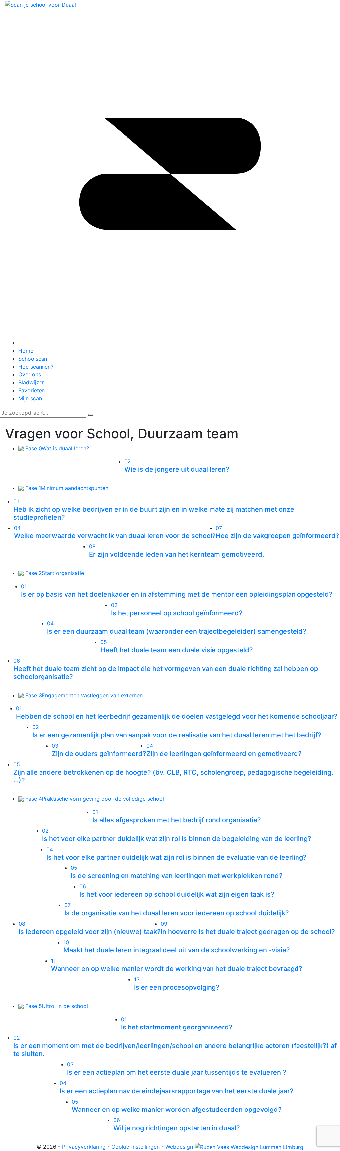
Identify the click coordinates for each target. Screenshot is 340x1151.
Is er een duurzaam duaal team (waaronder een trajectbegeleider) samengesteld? (176, 631)
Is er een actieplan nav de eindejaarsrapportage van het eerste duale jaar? (177, 1091)
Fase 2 (54, 573)
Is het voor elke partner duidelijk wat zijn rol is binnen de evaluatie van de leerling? (176, 857)
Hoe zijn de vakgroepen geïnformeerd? (277, 536)
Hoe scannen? (35, 366)
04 (17, 528)
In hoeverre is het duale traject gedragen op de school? (248, 932)
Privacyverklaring (84, 1146)
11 (53, 960)
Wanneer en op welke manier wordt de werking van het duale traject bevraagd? (176, 969)
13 (137, 979)
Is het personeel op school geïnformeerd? (177, 613)
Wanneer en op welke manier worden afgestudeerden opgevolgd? (177, 1109)
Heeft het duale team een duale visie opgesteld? (176, 650)
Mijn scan (30, 398)
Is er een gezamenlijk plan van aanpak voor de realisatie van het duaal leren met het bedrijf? (176, 735)
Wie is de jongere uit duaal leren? (176, 469)
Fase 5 (56, 1006)
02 (127, 461)
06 (16, 660)
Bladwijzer (31, 382)
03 (55, 745)
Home (25, 350)
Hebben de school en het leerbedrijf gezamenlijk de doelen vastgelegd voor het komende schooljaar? (177, 716)
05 (103, 642)
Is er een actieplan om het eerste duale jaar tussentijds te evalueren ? (176, 1072)
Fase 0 (56, 448)
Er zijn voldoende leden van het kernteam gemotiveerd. (176, 554)
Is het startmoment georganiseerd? (177, 1027)
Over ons (29, 374)
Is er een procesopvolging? (176, 987)
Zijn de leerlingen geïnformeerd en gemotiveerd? (224, 754)
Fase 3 (83, 695)
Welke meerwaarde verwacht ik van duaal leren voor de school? (115, 536)
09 (164, 923)
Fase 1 (66, 488)
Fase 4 (94, 798)
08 (92, 546)
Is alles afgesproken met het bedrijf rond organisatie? (176, 820)
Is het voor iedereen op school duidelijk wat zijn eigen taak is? (176, 894)
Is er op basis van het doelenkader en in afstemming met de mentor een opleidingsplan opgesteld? (177, 594)
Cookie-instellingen (135, 1146)
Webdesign (180, 1146)
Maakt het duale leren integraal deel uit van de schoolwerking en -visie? (176, 950)
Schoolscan (32, 358)
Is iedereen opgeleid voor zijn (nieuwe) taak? (90, 932)
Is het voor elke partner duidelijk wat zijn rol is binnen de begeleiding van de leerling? (176, 839)
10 (66, 942)
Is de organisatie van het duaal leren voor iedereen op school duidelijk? (176, 913)
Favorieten (31, 390)
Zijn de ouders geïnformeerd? (99, 754)
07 (219, 528)
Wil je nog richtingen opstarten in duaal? (176, 1128)
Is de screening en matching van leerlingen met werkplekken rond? (177, 876)
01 (16, 501)
